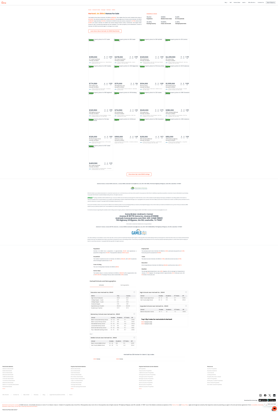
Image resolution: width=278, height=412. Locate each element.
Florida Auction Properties (145, 380)
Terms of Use (175, 405)
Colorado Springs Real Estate (78, 386)
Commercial (210, 372)
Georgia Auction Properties (146, 376)
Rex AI (70, 394)
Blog (44, 394)
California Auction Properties (146, 372)
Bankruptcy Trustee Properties (215, 380)
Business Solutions (212, 370)
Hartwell (109, 9)
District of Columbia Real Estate (11, 384)
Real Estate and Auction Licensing (10, 405)
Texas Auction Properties (145, 370)
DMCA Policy (11, 406)
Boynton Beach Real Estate (78, 378)
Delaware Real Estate (8, 382)
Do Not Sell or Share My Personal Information (26, 406)
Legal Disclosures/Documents (57, 394)
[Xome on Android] (271, 400)
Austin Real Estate (75, 372)
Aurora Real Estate (75, 370)
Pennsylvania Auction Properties (147, 374)
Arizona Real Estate (7, 372)
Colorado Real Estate (8, 378)
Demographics (125, 285)
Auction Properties (212, 368)
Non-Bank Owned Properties (214, 384)
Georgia (103, 9)
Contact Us (261, 2)
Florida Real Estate (7, 386)
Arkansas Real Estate (8, 374)
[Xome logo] (3, 2)
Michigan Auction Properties (146, 378)
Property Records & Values (214, 376)
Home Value (237, 2)
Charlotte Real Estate (76, 382)
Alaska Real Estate (7, 370)
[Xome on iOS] (263, 400)
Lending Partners (211, 374)
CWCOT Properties (212, 378)
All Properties (142, 368)
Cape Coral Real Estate (77, 380)
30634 (143, 323)
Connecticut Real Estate (9, 380)
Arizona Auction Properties (146, 382)
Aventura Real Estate (76, 374)
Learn (243, 2)
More (4, 388)
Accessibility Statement (257, 405)
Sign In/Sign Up (271, 2)
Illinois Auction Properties (145, 384)
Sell (231, 2)
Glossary (36, 394)
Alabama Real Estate (8, 368)
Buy (226, 2)
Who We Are (251, 2)
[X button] (270, 395)
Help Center (26, 394)
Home (89, 9)
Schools (101, 285)
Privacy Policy (184, 405)
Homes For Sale (96, 9)
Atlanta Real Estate (75, 368)
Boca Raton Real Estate (77, 376)
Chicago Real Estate (76, 384)
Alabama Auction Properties (146, 386)
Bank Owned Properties (213, 382)
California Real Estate (8, 376)
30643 (113, 9)
